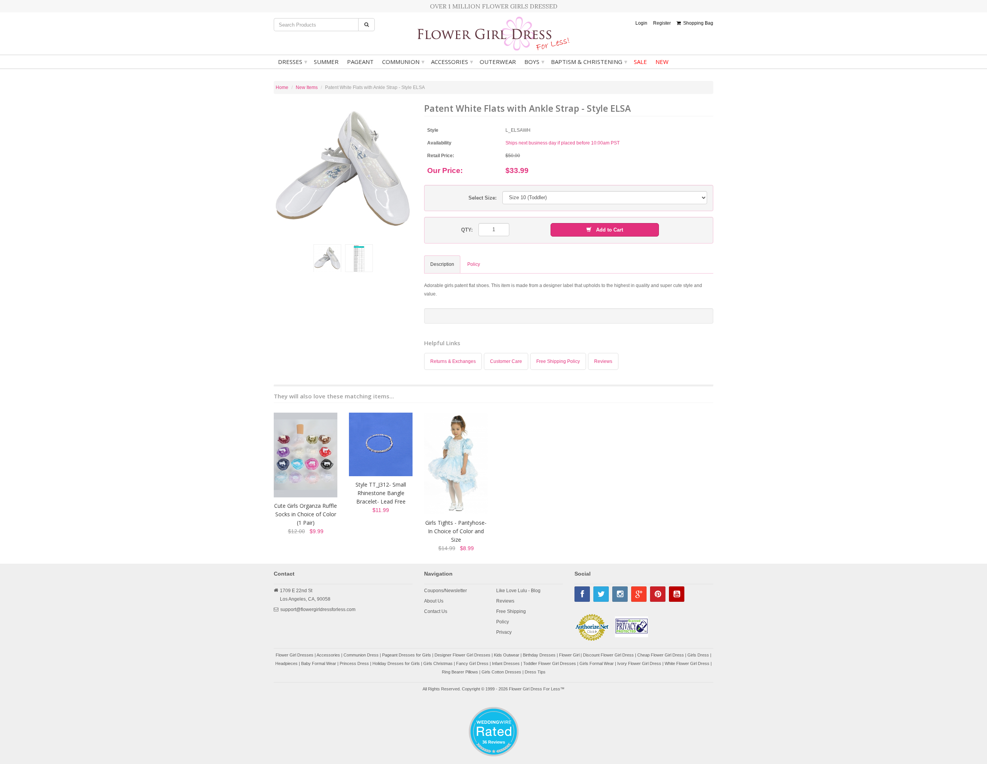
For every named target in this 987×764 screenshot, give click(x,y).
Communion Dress (361, 655)
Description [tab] (442, 264)
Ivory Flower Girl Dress (639, 663)
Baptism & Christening (589, 61)
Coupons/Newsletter (445, 590)
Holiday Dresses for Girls (396, 663)
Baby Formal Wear (318, 663)
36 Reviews (493, 742)
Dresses (292, 61)
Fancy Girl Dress (472, 663)
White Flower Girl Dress (687, 663)
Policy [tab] (473, 264)
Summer (326, 61)
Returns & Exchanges (453, 361)
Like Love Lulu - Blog (518, 590)
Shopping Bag (697, 23)
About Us (433, 601)
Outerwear (498, 61)
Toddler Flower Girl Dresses (549, 663)
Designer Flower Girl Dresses (462, 655)
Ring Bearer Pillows (460, 672)
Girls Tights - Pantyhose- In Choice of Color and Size (456, 531)
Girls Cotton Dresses (501, 672)
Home (282, 87)
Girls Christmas (438, 663)
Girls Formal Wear (596, 663)
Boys (534, 61)
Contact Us (435, 611)
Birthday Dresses (539, 655)
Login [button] (641, 23)
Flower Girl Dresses (294, 655)
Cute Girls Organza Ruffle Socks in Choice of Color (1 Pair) (305, 514)
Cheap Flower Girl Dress (660, 655)
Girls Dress (698, 655)
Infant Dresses (506, 663)
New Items (307, 87)
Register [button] (662, 23)
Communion (403, 61)
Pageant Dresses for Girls (406, 655)
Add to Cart (607, 230)
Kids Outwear (506, 655)
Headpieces (286, 663)
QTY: (467, 230)
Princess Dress (354, 663)
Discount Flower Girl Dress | (610, 655)
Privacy (504, 632)
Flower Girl (569, 655)
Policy (502, 622)
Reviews (603, 361)
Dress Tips (535, 672)
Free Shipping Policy (558, 361)
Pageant (360, 61)
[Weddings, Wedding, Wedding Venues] (493, 716)
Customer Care (506, 361)
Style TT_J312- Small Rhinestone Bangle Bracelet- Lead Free (380, 493)
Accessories (452, 61)
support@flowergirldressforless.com (317, 609)
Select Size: (482, 198)
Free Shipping (511, 611)
